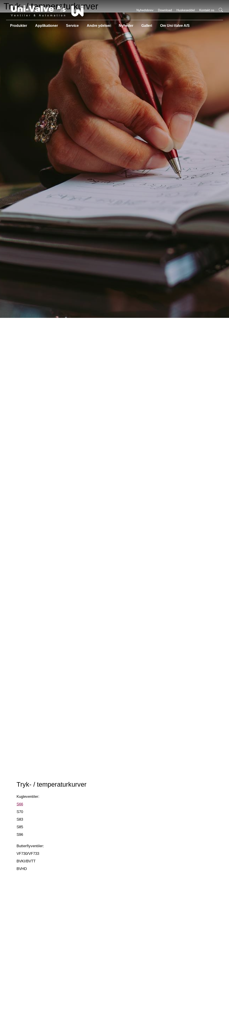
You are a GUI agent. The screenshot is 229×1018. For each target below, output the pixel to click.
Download (165, 10)
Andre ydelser (99, 25)
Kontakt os (206, 10)
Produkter (18, 25)
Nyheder (126, 25)
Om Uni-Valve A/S (175, 25)
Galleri (146, 25)
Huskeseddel (185, 10)
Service (72, 25)
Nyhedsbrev (144, 10)
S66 (20, 804)
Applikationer (46, 25)
